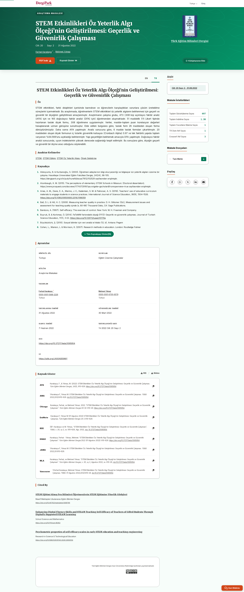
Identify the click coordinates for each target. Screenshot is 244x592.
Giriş (203, 3)
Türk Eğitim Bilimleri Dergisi (189, 41)
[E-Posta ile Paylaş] (203, 182)
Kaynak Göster (67, 60)
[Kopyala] (153, 386)
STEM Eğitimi (49, 158)
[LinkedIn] (195, 182)
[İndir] (203, 159)
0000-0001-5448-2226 (48, 295)
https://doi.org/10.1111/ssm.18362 (48, 523)
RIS (144, 373)
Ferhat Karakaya (44, 52)
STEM (39, 158)
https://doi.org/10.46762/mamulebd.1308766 (53, 503)
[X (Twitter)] (188, 182)
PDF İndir (43, 60)
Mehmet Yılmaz (62, 51)
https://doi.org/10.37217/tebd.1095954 (57, 343)
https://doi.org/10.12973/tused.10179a (88, 218)
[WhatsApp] (180, 182)
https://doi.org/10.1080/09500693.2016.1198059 (63, 197)
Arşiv (170, 76)
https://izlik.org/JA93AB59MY (53, 358)
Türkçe (192, 4)
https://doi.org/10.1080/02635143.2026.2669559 (54, 540)
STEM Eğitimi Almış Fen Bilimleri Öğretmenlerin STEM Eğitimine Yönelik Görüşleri (81, 494)
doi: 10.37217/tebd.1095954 (96, 430)
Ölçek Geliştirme (88, 158)
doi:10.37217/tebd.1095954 (77, 397)
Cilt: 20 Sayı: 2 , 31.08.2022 (184, 88)
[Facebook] (172, 182)
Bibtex (156, 373)
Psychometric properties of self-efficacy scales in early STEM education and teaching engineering (89, 532)
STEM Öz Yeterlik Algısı (68, 158)
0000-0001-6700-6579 (108, 294)
